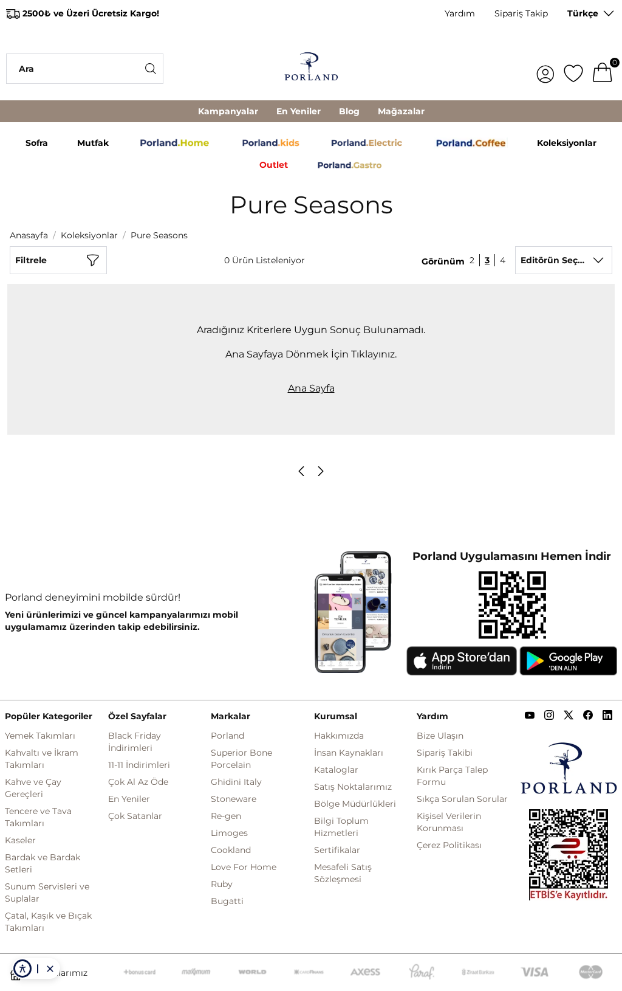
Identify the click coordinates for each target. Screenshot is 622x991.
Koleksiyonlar (89, 235)
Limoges (229, 832)
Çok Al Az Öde (138, 781)
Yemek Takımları (40, 735)
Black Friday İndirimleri (134, 741)
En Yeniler (298, 111)
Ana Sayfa (311, 388)
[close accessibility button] (50, 968)
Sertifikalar (337, 849)
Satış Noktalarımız (353, 786)
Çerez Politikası (449, 845)
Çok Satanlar (135, 815)
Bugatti (227, 901)
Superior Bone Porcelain (241, 758)
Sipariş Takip (521, 13)
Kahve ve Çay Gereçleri (33, 787)
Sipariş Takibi (445, 752)
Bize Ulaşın (440, 735)
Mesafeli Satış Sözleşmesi (343, 873)
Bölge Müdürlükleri (355, 803)
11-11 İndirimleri (139, 764)
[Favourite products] (573, 68)
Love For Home (243, 867)
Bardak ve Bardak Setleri (42, 863)
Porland (227, 735)
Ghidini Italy (236, 781)
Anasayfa (29, 235)
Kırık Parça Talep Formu (452, 775)
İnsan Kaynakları (348, 752)
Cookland (231, 849)
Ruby (222, 884)
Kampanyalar (228, 111)
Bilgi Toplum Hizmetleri (341, 826)
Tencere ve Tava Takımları (38, 817)
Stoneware (233, 798)
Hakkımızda (339, 735)
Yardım (460, 13)
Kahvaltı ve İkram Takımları (41, 758)
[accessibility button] (22, 968)
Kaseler (20, 840)
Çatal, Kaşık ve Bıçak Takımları (48, 921)
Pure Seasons (159, 235)
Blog (349, 111)
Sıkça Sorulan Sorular (462, 798)
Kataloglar (336, 769)
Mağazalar (401, 111)
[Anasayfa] (311, 68)
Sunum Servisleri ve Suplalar (47, 892)
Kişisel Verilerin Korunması (449, 822)
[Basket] (602, 68)
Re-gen (226, 815)
